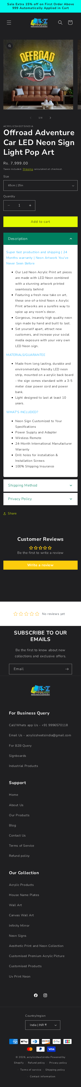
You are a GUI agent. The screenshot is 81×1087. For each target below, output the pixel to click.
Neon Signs (18, 936)
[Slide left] (31, 118)
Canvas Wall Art (21, 915)
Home (13, 795)
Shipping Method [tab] (22, 485)
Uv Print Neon (20, 976)
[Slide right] (50, 118)
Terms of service (30, 1069)
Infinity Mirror (19, 925)
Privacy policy (58, 1062)
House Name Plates (24, 895)
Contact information (42, 1076)
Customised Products (25, 966)
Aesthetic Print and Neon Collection (36, 946)
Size (6, 177)
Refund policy (19, 856)
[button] (9, 22)
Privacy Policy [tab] (20, 498)
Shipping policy (55, 1069)
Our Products (19, 815)
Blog (12, 825)
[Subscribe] (67, 669)
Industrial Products (23, 766)
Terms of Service (21, 846)
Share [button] (12, 513)
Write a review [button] (40, 565)
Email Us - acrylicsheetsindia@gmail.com (40, 735)
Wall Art (15, 905)
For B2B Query (20, 746)
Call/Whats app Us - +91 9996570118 (38, 725)
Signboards (17, 756)
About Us (16, 805)
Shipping (28, 169)
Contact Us (17, 835)
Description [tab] (18, 238)
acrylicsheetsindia (38, 1057)
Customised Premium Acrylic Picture (36, 956)
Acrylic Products (21, 885)
